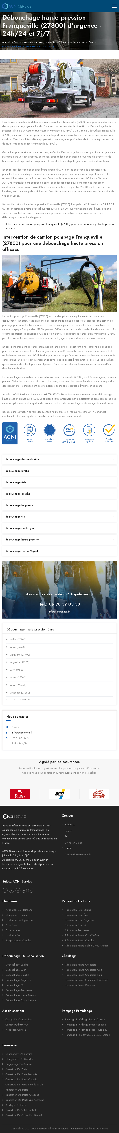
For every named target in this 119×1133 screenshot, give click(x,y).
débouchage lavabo (17, 471)
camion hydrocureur (16, 1024)
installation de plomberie (19, 910)
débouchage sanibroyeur (20, 528)
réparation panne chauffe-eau (82, 935)
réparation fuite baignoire (79, 920)
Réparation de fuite (76, 901)
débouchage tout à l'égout (21, 551)
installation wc (13, 935)
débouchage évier (16, 482)
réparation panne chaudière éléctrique (86, 980)
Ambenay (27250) (20, 692)
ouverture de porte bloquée (21, 1074)
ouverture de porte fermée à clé (24, 1084)
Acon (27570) (18, 647)
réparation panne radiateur (80, 985)
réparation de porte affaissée (22, 1095)
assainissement (13, 1011)
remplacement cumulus (18, 940)
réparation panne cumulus (79, 940)
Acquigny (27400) (20, 655)
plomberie (9, 901)
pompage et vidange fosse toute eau (86, 1030)
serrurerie (9, 1045)
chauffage (69, 956)
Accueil (6, 42)
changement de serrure (18, 1054)
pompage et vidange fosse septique (85, 1024)
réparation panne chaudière (81, 964)
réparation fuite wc (76, 925)
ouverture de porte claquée (21, 1079)
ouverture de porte (16, 1069)
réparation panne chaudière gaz (83, 970)
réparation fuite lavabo (78, 910)
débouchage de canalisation (22, 459)
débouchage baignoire (19, 505)
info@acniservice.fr (59, 611)
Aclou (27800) (18, 639)
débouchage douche (17, 494)
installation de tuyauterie (19, 920)
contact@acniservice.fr (78, 854)
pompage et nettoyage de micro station (87, 1035)
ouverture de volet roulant (20, 1110)
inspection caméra (15, 1030)
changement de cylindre (19, 1059)
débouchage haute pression (22, 539)
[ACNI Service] (16, 6)
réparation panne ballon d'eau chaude (87, 945)
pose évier (11, 925)
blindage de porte (15, 1105)
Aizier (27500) (18, 677)
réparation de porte (16, 1089)
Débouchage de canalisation (23, 956)
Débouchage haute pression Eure (76, 42)
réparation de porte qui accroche (24, 1100)
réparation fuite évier (77, 915)
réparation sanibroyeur (77, 930)
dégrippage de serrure (18, 1064)
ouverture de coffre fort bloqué (23, 1115)
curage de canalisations (19, 1019)
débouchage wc (15, 516)
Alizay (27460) (18, 685)
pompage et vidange (77, 1011)
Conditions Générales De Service (89, 1128)
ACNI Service (38, 1128)
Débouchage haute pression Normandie (34, 42)
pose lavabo (12, 930)
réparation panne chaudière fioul (83, 975)
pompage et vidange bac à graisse (85, 1019)
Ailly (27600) (17, 670)
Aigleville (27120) (19, 662)
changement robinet (16, 915)
